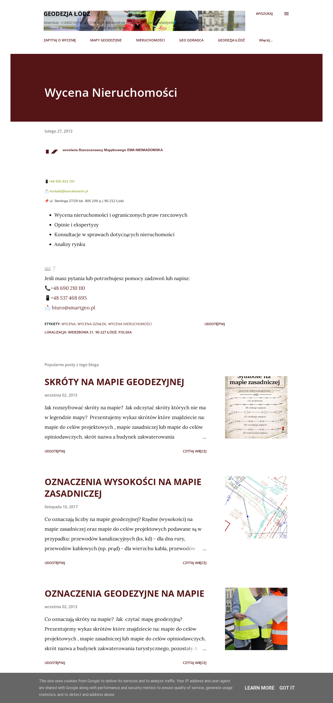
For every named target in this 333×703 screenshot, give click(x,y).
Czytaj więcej (194, 451)
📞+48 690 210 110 (65, 288)
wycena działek (92, 324)
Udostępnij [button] (215, 324)
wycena (68, 324)
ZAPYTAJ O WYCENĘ (60, 40)
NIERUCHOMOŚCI (150, 40)
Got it (287, 688)
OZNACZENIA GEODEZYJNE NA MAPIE (124, 593)
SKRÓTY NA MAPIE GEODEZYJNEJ (114, 382)
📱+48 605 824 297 (60, 181)
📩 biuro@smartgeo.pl (70, 307)
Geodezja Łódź (67, 14)
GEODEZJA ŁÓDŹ (231, 40)
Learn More (259, 688)
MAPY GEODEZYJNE (106, 40)
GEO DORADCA (191, 40)
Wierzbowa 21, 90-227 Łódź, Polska (100, 332)
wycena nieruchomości (130, 324)
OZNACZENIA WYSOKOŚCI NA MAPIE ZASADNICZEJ (123, 487)
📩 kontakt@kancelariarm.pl (66, 191)
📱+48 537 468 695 (66, 298)
